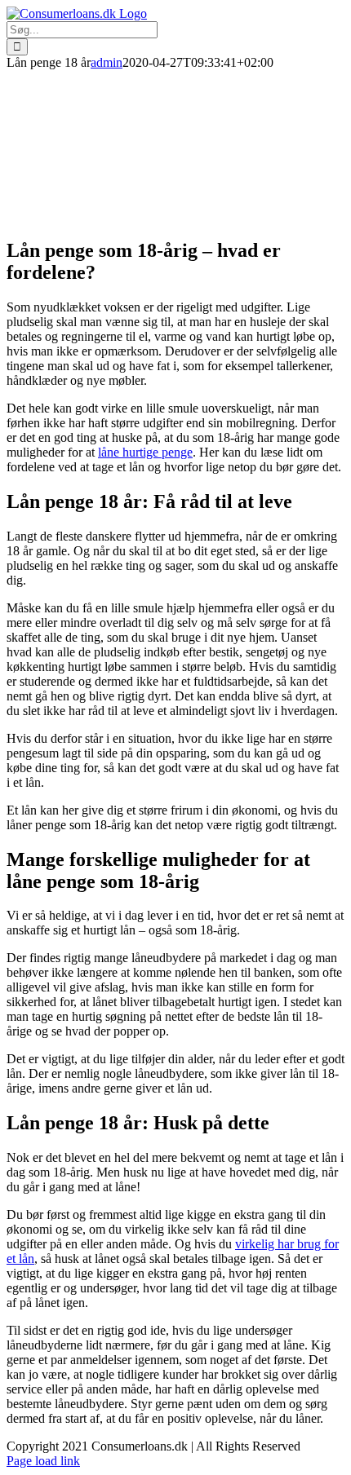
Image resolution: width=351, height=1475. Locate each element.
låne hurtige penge (145, 452)
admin (106, 62)
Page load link (43, 1461)
